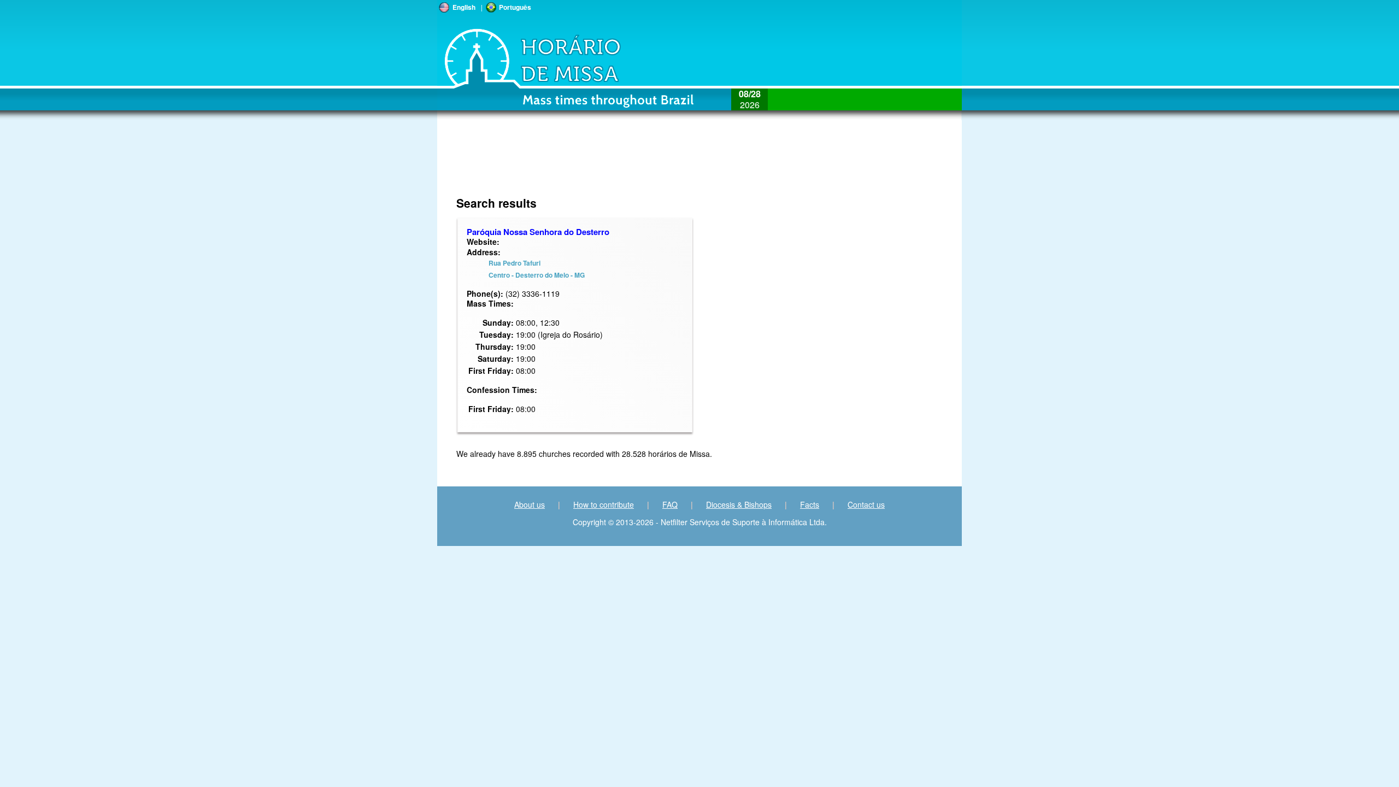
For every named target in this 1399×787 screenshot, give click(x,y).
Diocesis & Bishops (739, 504)
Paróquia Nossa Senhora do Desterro (538, 232)
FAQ (670, 504)
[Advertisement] (784, 164)
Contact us (866, 504)
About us (529, 504)
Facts (809, 504)
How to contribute (603, 504)
